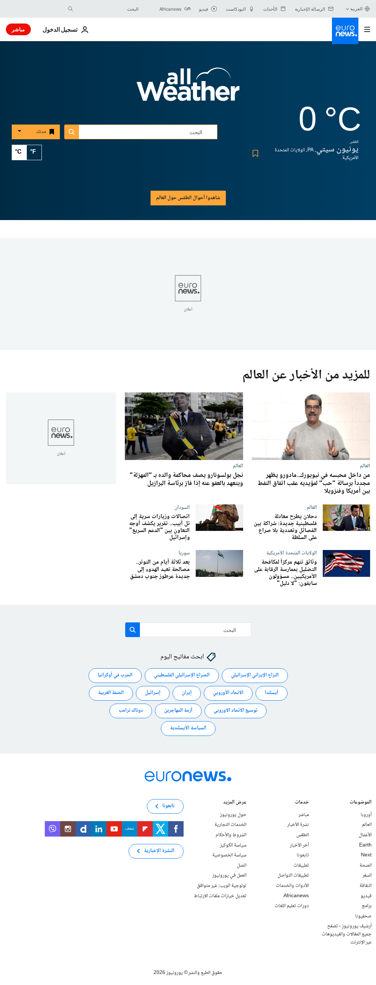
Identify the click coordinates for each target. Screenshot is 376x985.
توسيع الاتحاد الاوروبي (235, 710)
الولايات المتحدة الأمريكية (291, 553)
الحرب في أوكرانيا (115, 675)
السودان (182, 507)
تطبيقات (301, 865)
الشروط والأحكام (231, 835)
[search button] (70, 9)
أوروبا (366, 814)
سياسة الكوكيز (233, 845)
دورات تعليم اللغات (292, 906)
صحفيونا (363, 916)
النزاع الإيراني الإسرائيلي (255, 675)
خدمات (302, 803)
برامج (367, 906)
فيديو (366, 895)
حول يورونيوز (233, 814)
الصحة (365, 865)
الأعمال (365, 835)
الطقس (302, 835)
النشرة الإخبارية (159, 850)
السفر (367, 875)
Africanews (296, 895)
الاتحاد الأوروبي (228, 693)
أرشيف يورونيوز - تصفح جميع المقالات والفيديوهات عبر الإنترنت (347, 934)
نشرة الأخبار (298, 824)
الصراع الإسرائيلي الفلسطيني (182, 675)
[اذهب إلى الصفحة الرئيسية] (345, 31)
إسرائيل (152, 693)
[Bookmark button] (254, 153)
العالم (365, 466)
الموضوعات (361, 803)
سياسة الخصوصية (229, 855)
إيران (187, 693)
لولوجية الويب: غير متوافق (221, 885)
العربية (356, 8)
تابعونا (303, 855)
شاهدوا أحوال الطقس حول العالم (188, 198)
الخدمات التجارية (230, 824)
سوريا (184, 553)
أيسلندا (271, 693)
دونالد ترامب (131, 710)
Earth (365, 845)
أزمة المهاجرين (178, 710)
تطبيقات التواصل (293, 875)
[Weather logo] (188, 89)
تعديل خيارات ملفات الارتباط (220, 895)
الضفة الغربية (111, 693)
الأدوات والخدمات (292, 885)
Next (366, 855)
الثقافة (365, 885)
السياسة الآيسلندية (188, 728)
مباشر (18, 29)
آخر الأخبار (299, 845)
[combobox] (108, 9)
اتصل (241, 865)
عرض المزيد (234, 803)
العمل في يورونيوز (229, 875)
